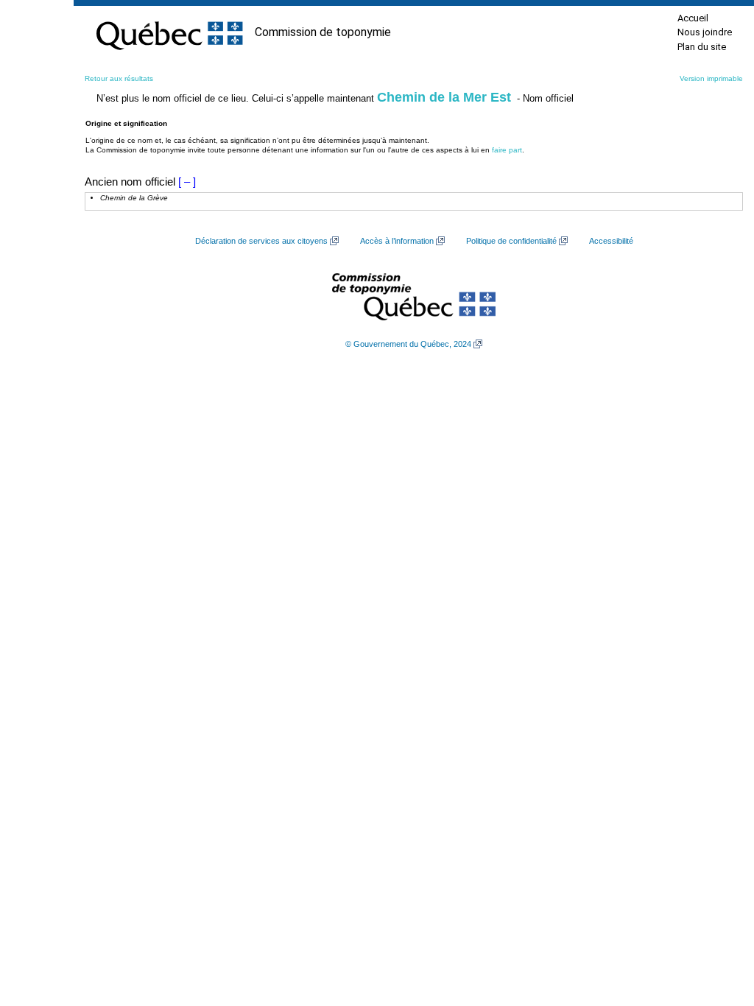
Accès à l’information (397, 240)
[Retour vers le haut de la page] (717, 925)
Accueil (692, 18)
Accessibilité (611, 240)
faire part (507, 150)
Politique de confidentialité (511, 240)
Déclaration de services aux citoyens (261, 240)
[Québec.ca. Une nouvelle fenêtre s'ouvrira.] (169, 32)
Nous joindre (704, 32)
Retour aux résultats (119, 78)
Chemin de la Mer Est (444, 97)
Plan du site (701, 46)
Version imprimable (711, 78)
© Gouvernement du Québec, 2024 (408, 344)
